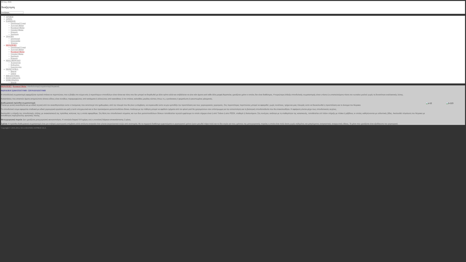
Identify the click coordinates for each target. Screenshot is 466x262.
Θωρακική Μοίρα (19, 86)
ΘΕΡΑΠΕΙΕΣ (6, 86)
